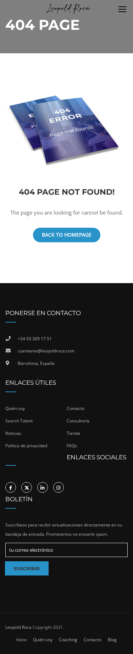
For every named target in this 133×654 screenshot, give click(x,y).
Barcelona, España (36, 363)
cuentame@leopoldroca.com (46, 351)
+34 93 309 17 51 (35, 339)
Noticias (13, 433)
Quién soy (15, 408)
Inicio (21, 640)
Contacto (75, 408)
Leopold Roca (18, 627)
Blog (112, 640)
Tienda (73, 433)
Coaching (68, 640)
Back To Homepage (67, 234)
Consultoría (78, 421)
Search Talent (19, 421)
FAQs (72, 446)
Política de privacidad (26, 446)
